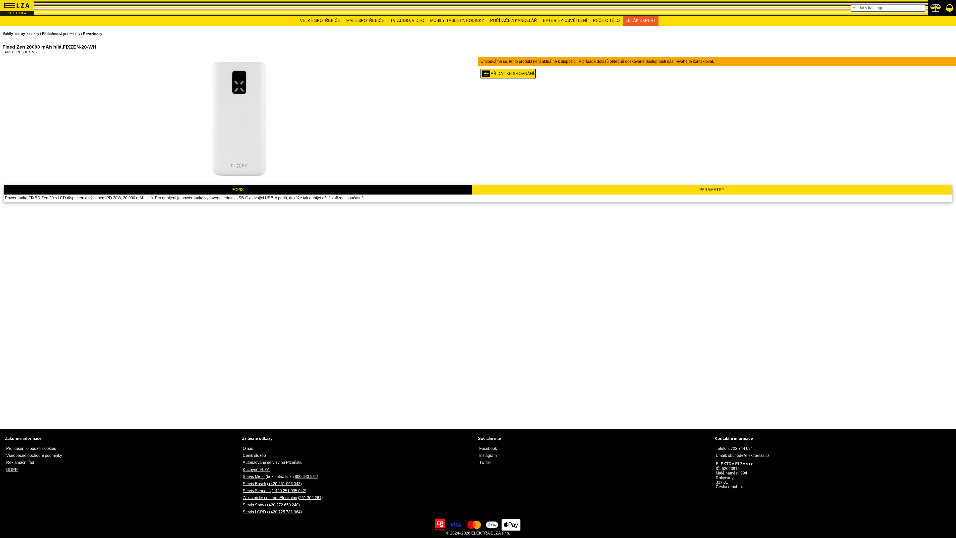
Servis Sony (253, 505)
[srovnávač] (935, 8)
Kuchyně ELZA (256, 470)
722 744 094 (742, 448)
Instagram (488, 455)
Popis (238, 190)
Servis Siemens (257, 491)
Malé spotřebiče (365, 20)
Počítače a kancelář (513, 20)
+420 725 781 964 (284, 512)
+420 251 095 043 (284, 484)
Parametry (711, 190)
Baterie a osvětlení (565, 20)
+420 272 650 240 (282, 505)
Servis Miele (254, 476)
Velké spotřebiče (320, 20)
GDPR (12, 470)
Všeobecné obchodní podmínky (34, 455)
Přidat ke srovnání (512, 73)
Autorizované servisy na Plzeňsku (272, 462)
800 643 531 (306, 476)
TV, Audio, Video (407, 20)
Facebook (488, 448)
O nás (248, 448)
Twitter (485, 462)
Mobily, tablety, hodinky (457, 20)
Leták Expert (641, 20)
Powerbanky (92, 34)
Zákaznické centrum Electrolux (270, 498)
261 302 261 (310, 498)
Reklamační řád (20, 462)
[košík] (949, 8)
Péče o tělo (606, 20)
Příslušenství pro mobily (61, 34)
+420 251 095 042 (289, 491)
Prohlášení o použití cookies (31, 448)
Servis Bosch (254, 484)
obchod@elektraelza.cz (749, 455)
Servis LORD (254, 512)
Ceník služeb (254, 455)
